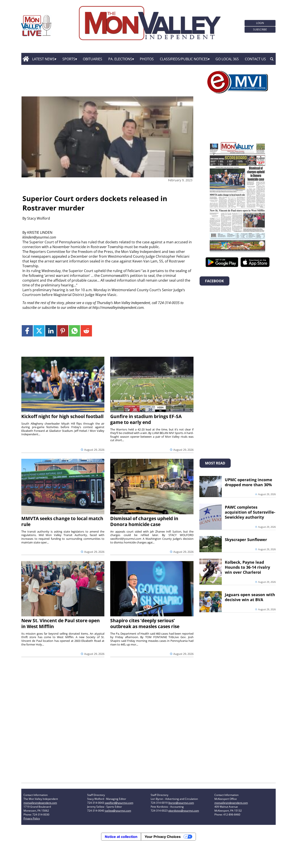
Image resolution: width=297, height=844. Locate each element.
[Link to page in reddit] (86, 330)
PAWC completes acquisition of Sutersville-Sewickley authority (250, 512)
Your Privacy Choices (163, 836)
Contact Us (255, 59)
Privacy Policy (31, 818)
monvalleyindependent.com (40, 803)
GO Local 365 (227, 59)
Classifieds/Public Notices (184, 59)
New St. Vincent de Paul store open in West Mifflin (60, 623)
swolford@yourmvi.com (119, 803)
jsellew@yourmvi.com (118, 810)
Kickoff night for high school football (62, 416)
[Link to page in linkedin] (50, 330)
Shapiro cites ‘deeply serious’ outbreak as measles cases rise (144, 623)
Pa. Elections (120, 59)
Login (260, 23)
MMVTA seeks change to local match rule (62, 521)
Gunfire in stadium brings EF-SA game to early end (146, 419)
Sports (68, 59)
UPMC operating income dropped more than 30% (248, 482)
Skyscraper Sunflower (246, 539)
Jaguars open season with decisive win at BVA (250, 597)
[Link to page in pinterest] (62, 330)
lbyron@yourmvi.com (181, 803)
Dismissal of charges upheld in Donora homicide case (144, 521)
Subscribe (260, 29)
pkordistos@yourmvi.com (183, 810)
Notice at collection (121, 836)
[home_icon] (25, 59)
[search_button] (272, 59)
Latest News (43, 59)
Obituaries (92, 59)
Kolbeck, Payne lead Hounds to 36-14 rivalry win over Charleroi (247, 567)
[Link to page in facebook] (27, 330)
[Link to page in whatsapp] (74, 330)
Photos (147, 59)
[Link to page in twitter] (39, 330)
